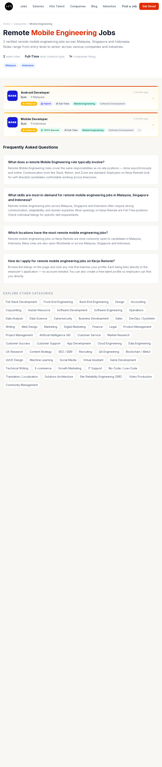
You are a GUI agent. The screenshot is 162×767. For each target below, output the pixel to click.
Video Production (140, 376)
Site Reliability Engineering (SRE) (101, 376)
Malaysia (11, 65)
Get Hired (149, 6)
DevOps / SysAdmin (142, 318)
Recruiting (85, 351)
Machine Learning (41, 360)
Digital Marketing (75, 326)
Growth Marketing (69, 368)
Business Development (94, 318)
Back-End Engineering (94, 301)
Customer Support (48, 343)
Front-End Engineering (58, 301)
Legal (113, 326)
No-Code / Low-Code (123, 368)
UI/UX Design (14, 360)
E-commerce (43, 368)
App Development (79, 343)
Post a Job (129, 6)
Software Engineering (108, 310)
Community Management (22, 385)
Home (6, 23)
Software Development (72, 310)
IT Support (95, 368)
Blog (94, 6)
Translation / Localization (22, 376)
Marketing (50, 326)
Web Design (30, 326)
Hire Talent (57, 6)
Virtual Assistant (93, 360)
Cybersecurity (63, 318)
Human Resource (39, 310)
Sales (118, 318)
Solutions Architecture (59, 376)
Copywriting (13, 310)
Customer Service (89, 335)
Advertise (109, 6)
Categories (19, 23)
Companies (78, 6)
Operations (136, 310)
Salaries (38, 6)
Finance (97, 326)
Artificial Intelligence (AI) (55, 335)
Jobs (23, 6)
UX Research (14, 351)
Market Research (118, 335)
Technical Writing (17, 368)
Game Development (123, 360)
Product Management (137, 326)
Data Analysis (14, 318)
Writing (10, 326)
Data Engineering (139, 343)
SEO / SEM (65, 351)
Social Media (68, 360)
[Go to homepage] (8, 6)
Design (119, 301)
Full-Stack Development (21, 301)
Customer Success (18, 343)
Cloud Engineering (110, 343)
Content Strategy (41, 351)
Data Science (38, 318)
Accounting (138, 301)
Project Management (19, 335)
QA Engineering (109, 351)
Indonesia (28, 65)
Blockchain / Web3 (138, 351)
